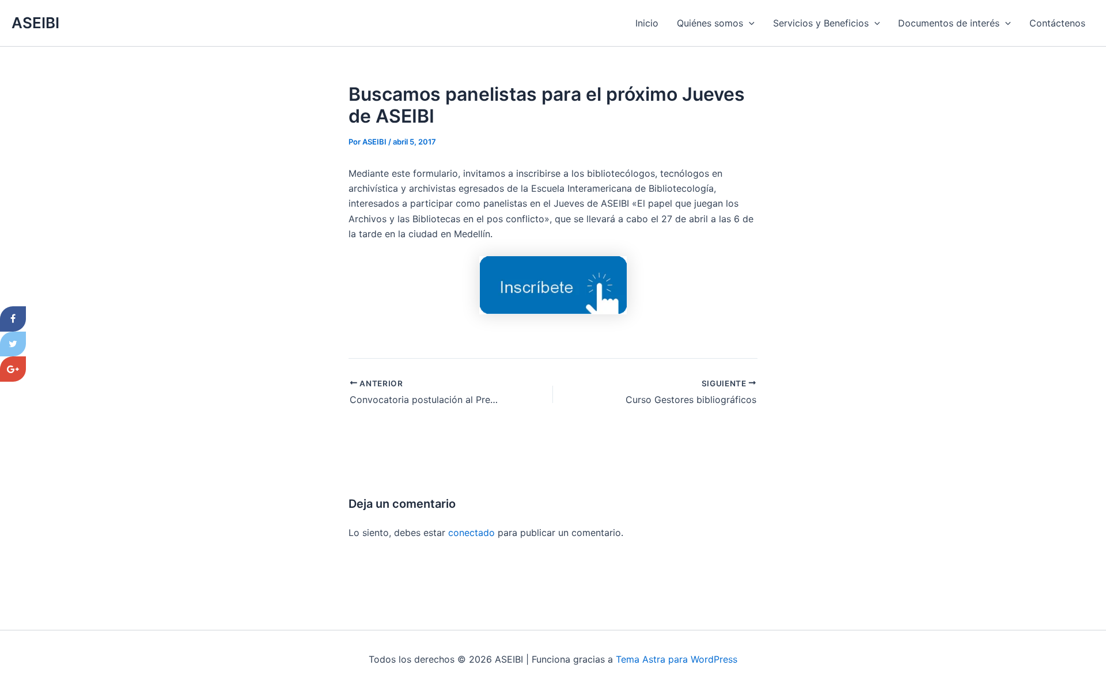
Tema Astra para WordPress (676, 659)
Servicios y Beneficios (821, 23)
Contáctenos (1057, 23)
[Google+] (13, 369)
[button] (749, 23)
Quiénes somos (710, 23)
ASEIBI (35, 23)
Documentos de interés (948, 23)
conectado (471, 532)
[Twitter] (13, 344)
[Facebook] (13, 319)
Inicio (646, 23)
